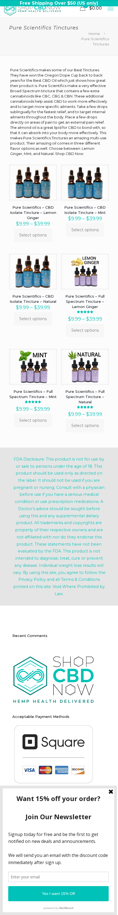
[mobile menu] (110, 8)
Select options (33, 235)
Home (94, 33)
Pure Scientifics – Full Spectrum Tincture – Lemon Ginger (85, 301)
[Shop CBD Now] (32, 8)
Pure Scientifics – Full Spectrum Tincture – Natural (85, 396)
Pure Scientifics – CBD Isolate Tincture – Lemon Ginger (33, 212)
